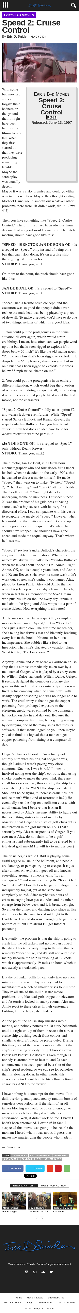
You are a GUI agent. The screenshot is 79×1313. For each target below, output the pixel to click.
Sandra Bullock (31, 1159)
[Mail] (36, 1272)
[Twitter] (52, 1272)
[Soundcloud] (44, 1272)
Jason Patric (10, 1159)
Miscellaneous (44, 1302)
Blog (29, 1302)
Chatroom (58, 1211)
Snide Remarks (56, 1297)
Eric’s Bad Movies (13, 1302)
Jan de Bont (61, 1155)
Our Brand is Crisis (38, 1211)
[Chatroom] (65, 1200)
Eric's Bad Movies (19, 15)
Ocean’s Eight (9, 1211)
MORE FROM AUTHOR (53, 1185)
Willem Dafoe (53, 1159)
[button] (72, 5)
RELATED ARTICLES (24, 1185)
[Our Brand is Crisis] (39, 1200)
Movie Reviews (10, 1207)
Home (18, 1297)
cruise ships (20, 1155)
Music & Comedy (66, 1302)
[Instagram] (27, 1272)
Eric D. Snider (17, 36)
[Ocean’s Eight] (14, 1200)
